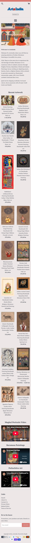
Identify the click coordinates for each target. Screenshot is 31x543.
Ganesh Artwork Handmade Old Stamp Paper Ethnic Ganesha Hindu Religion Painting (23, 231)
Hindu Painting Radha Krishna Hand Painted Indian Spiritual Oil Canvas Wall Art (8, 111)
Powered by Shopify (22, 534)
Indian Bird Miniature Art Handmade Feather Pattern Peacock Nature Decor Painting (23, 173)
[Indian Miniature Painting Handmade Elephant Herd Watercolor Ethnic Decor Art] (23, 100)
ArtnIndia (15, 534)
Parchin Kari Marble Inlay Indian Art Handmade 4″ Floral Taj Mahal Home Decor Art (8, 140)
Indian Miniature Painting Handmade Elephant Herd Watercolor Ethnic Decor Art (23, 110)
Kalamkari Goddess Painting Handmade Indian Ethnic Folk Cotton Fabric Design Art (7, 373)
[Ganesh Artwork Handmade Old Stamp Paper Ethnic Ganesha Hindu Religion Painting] (23, 215)
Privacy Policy (5, 504)
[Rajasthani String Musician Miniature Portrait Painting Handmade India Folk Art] (23, 129)
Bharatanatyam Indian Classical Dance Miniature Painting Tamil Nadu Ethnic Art (8, 266)
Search (3, 498)
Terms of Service (6, 508)
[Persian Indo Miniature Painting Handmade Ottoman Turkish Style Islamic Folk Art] (23, 251)
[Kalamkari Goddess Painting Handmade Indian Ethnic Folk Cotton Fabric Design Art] (7, 357)
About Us (4, 500)
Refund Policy (5, 506)
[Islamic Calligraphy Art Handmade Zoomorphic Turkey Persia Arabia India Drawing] (23, 391)
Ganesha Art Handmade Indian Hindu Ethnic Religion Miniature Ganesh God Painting (7, 302)
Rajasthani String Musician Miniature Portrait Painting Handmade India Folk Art (23, 144)
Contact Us (15, 14)
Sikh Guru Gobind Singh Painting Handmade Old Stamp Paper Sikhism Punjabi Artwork (7, 231)
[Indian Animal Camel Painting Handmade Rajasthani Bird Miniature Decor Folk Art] (23, 283)
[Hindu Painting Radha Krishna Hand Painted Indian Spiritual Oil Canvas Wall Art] (7, 100)
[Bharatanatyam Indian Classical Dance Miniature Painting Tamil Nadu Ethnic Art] (7, 250)
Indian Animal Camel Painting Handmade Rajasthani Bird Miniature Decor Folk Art (23, 296)
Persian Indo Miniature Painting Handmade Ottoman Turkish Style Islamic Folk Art (23, 267)
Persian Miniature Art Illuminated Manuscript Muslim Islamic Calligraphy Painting (23, 376)
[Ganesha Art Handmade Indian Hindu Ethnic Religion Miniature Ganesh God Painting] (7, 286)
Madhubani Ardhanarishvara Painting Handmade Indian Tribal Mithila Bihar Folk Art (7, 196)
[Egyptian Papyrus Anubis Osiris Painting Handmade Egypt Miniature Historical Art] (7, 394)
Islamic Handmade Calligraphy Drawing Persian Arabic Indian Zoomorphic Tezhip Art (7, 328)
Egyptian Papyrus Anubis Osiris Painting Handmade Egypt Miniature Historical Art (8, 408)
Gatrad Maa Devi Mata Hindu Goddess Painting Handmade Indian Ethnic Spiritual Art (23, 338)
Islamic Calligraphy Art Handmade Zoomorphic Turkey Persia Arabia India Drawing (23, 402)
